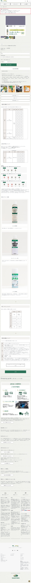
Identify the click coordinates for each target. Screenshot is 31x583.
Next (24, 25)
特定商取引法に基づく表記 (4, 560)
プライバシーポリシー (3, 561)
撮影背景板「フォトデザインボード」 (24, 569)
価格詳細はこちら (3, 49)
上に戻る (15, 371)
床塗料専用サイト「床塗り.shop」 (24, 568)
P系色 (3, 6)
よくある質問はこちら (7, 463)
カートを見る (22, 557)
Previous (6, 25)
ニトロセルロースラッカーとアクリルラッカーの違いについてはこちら (15, 365)
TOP (29, 581)
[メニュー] (30, 1)
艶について (15, 97)
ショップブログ (12, 553)
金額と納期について (15, 95)
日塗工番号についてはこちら (7, 442)
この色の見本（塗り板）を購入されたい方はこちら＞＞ (19, 81)
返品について (2, 556)
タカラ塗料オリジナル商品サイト (24, 567)
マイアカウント (22, 553)
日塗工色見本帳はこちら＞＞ (20, 75)
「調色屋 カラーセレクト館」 (7, 485)
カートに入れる (9, 64)
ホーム (1, 6)
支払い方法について (3, 557)
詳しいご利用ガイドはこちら (7, 422)
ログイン (21, 556)
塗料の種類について (15, 100)
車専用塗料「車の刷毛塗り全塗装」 (24, 564)
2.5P (5, 6)
